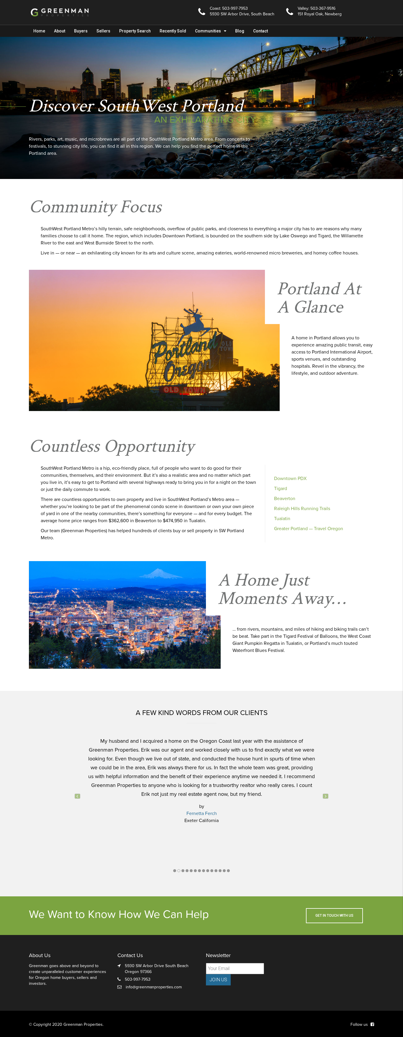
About (59, 31)
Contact (260, 31)
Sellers (103, 31)
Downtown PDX (290, 478)
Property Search (135, 31)
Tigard (280, 489)
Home (39, 31)
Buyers (81, 31)
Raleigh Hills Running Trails (302, 509)
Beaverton (284, 499)
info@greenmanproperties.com (154, 987)
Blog (239, 31)
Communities (208, 31)
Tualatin (282, 519)
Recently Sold (173, 31)
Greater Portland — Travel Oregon (308, 529)
